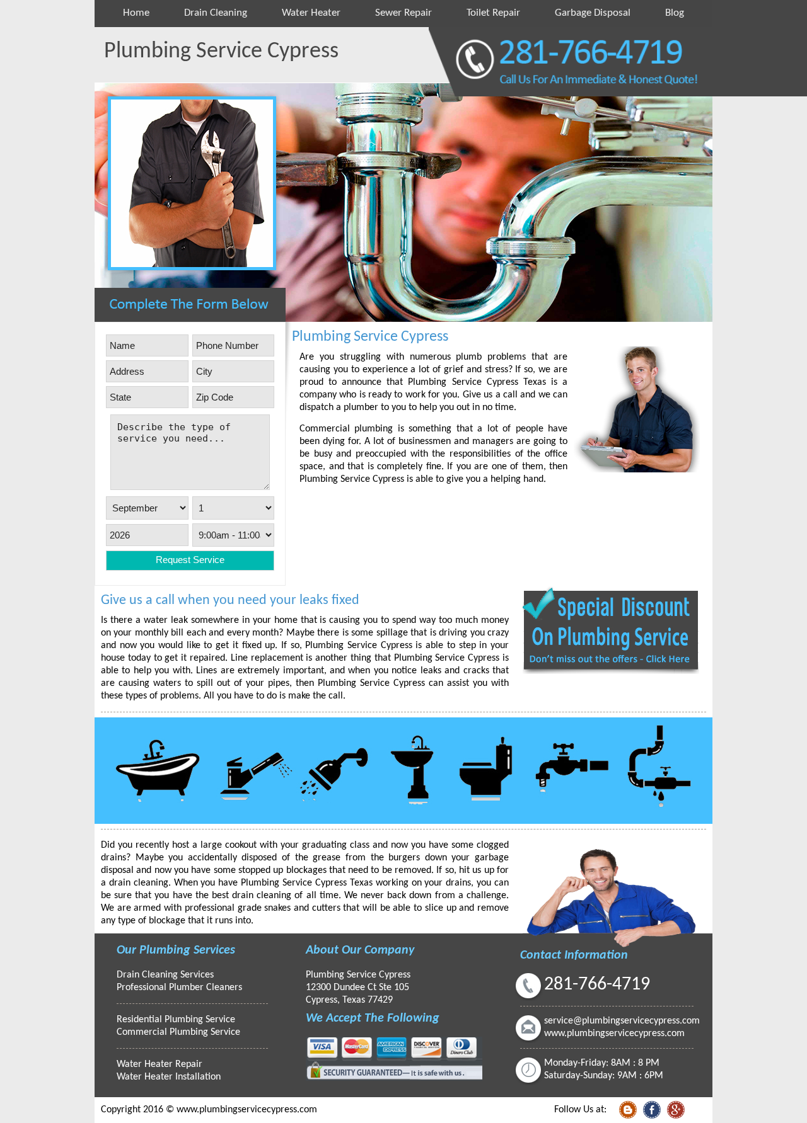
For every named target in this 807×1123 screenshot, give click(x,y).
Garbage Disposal (592, 13)
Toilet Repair (493, 13)
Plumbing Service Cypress (358, 975)
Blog (674, 13)
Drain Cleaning (215, 13)
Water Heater (311, 13)
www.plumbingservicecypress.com (614, 1034)
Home (136, 13)
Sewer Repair (403, 13)
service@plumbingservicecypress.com (622, 1021)
